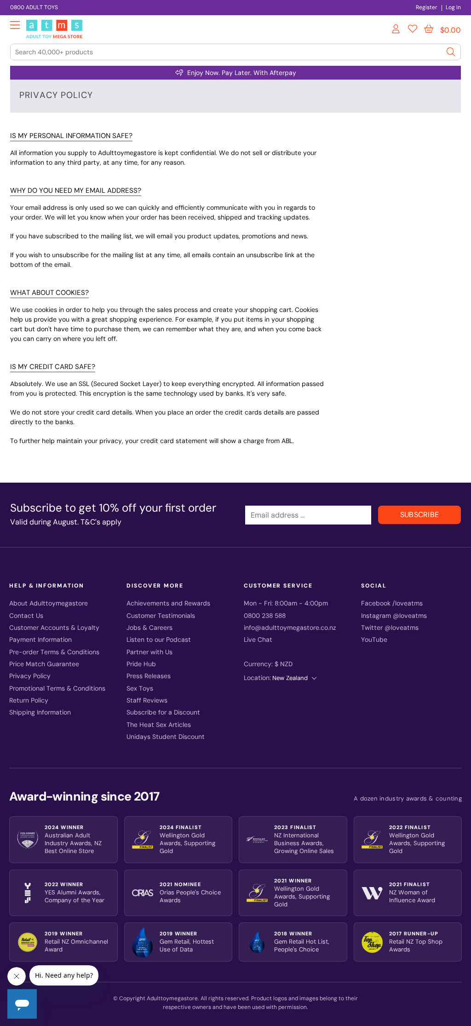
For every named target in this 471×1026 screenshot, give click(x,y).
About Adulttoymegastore (48, 603)
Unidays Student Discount (165, 737)
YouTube (374, 640)
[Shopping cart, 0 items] (428, 29)
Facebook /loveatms (392, 603)
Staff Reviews (146, 700)
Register (426, 7)
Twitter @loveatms (390, 628)
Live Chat (258, 640)
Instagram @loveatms (394, 616)
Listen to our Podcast (158, 640)
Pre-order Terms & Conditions (54, 652)
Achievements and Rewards (168, 603)
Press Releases (148, 676)
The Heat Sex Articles (158, 725)
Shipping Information (40, 712)
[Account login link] (396, 30)
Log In (453, 7)
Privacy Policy (30, 676)
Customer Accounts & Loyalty (54, 628)
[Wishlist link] (412, 30)
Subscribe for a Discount (163, 712)
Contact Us (26, 616)
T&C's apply (100, 522)
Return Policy (28, 700)
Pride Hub (141, 664)
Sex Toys (139, 688)
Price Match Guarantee (44, 664)
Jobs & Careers (149, 628)
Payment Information (40, 640)
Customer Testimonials (160, 616)
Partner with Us (149, 652)
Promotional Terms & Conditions (57, 688)
